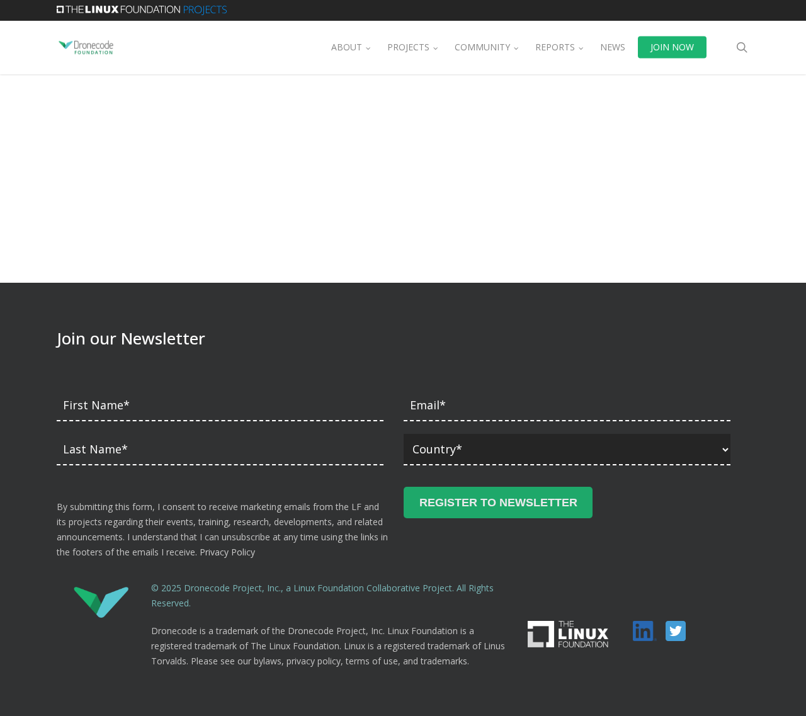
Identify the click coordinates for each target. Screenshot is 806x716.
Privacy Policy (227, 552)
